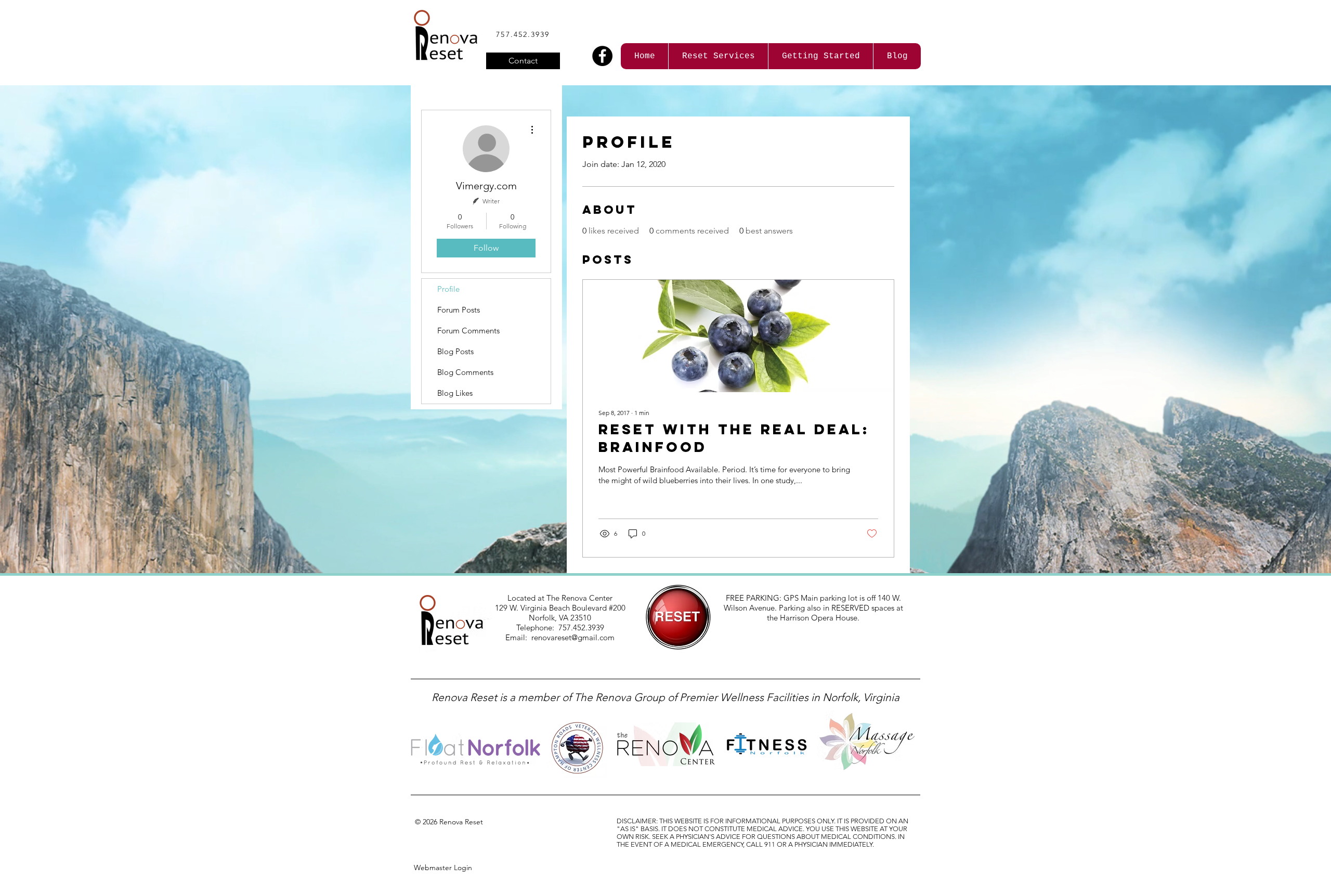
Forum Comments (468, 330)
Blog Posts (455, 351)
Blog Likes (455, 393)
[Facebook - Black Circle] (602, 56)
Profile (448, 289)
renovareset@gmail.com (573, 637)
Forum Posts (458, 310)
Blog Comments (465, 372)
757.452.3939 (523, 34)
